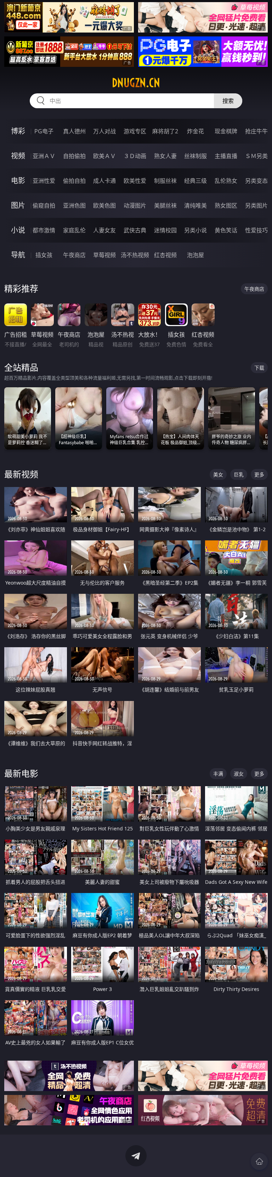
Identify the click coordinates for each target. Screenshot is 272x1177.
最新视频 (21, 474)
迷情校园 (165, 230)
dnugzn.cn (136, 83)
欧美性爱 (135, 181)
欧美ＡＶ (104, 156)
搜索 (228, 101)
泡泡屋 (195, 255)
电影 (18, 180)
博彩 (18, 131)
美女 (218, 474)
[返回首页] (259, 1161)
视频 (18, 156)
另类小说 (195, 230)
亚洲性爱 (44, 181)
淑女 (239, 773)
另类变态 (256, 181)
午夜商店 (74, 255)
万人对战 (104, 131)
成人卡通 (104, 181)
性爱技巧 (256, 230)
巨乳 (239, 474)
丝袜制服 (195, 156)
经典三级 (195, 181)
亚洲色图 (74, 205)
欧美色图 (104, 205)
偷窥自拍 (44, 205)
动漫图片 (135, 205)
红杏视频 (165, 255)
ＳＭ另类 (256, 156)
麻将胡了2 (165, 131)
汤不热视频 (135, 255)
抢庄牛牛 (256, 131)
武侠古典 (135, 230)
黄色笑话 (226, 230)
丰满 (218, 773)
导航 (18, 255)
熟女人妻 (165, 156)
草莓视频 (104, 255)
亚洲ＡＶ (44, 156)
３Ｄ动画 (135, 156)
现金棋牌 (226, 131)
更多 (259, 474)
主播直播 (226, 156)
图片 (18, 205)
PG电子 (43, 131)
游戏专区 (135, 131)
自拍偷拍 (74, 156)
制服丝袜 (165, 181)
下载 (259, 367)
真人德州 (74, 131)
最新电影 (21, 773)
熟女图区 (226, 205)
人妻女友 (104, 230)
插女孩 (43, 255)
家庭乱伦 (74, 230)
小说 (18, 230)
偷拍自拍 (74, 181)
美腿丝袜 (165, 205)
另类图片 (256, 205)
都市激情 (44, 230)
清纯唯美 (195, 205)
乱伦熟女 (226, 181)
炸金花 (195, 131)
